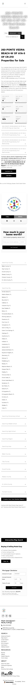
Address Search (5, 647)
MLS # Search (5, 643)
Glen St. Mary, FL (6, 327)
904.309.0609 (7, 625)
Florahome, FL (5, 319)
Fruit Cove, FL (5, 322)
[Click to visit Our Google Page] (21, 221)
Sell (19, 33)
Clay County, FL (6, 269)
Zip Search (4, 641)
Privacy (14, 684)
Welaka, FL (5, 405)
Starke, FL (4, 399)
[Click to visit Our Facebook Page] (7, 221)
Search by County (7, 262)
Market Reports (5, 656)
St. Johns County (7, 484)
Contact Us (8, 171)
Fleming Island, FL (6, 316)
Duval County (6, 469)
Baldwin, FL (5, 297)
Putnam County (7, 492)
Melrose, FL (5, 358)
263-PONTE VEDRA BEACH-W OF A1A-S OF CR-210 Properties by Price (14, 134)
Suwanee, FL (5, 402)
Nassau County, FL (7, 274)
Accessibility (18, 681)
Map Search (4, 638)
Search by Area (6, 446)
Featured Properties (6, 665)
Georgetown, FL (6, 325)
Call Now (8, 175)
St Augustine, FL (6, 391)
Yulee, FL (4, 408)
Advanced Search (5, 636)
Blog (2, 667)
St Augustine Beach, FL (8, 394)
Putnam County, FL (7, 277)
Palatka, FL (5, 372)
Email (20, 216)
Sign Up (5, 561)
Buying (3, 652)
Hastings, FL (5, 333)
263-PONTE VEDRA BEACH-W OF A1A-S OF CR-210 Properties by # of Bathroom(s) (14, 150)
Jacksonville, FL (6, 347)
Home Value (4, 658)
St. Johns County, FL (7, 280)
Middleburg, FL (6, 361)
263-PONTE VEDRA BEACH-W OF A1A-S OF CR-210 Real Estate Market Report (13, 163)
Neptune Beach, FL (7, 366)
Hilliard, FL (4, 338)
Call (7, 216)
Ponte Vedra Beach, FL (8, 380)
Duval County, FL (6, 271)
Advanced (13, 33)
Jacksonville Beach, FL (8, 350)
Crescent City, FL (6, 305)
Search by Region (7, 439)
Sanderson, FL (5, 383)
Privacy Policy (16, 676)
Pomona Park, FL (6, 375)
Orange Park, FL (6, 369)
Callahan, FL (5, 302)
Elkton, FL (4, 311)
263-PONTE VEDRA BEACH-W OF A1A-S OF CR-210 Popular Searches (14, 127)
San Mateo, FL (5, 386)
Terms (23, 681)
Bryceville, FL (5, 300)
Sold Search (4, 645)
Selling (3, 654)
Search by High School (9, 431)
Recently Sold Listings (7, 669)
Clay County (5, 461)
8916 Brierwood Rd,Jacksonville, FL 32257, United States (13, 628)
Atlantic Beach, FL (6, 294)
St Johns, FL (5, 397)
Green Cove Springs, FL (8, 330)
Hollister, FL (5, 341)
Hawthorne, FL (6, 336)
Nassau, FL (5, 363)
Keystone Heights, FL (7, 352)
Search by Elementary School (11, 416)
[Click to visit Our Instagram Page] (14, 221)
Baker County (6, 454)
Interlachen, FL (6, 344)
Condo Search (5, 639)
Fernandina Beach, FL (7, 314)
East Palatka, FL (6, 308)
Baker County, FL (6, 266)
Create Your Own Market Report (13, 499)
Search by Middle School (9, 423)
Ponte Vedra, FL (6, 377)
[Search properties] (22, 37)
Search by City (6, 288)
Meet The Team (5, 663)
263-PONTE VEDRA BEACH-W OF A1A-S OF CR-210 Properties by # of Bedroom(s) (14, 141)
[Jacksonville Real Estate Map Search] (14, 523)
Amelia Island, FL (6, 291)
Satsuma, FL (5, 388)
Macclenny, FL (5, 355)
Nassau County (6, 476)
